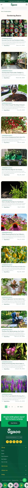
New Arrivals (4, 462)
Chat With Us (14, 423)
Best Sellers (4, 459)
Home (2, 11)
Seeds (2, 453)
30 (18, 406)
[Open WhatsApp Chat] (25, 480)
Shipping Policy (15, 480)
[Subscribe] (20, 437)
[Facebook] (7, 441)
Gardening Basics (7, 11)
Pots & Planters (4, 456)
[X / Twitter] (20, 441)
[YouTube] (14, 441)
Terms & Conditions (6, 480)
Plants (2, 450)
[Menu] (1, 4)
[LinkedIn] (17, 441)
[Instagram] (10, 441)
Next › (21, 406)
